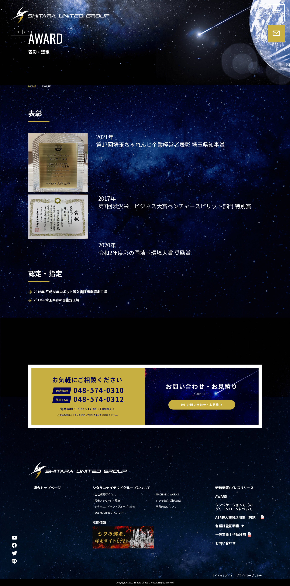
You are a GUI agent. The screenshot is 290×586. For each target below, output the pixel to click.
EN (16, 32)
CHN (28, 32)
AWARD (221, 496)
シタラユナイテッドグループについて (121, 487)
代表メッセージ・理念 (107, 500)
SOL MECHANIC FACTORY (109, 512)
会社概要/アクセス (105, 494)
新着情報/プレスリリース (234, 487)
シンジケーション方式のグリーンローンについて (234, 506)
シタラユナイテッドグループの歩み (115, 506)
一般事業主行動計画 (230, 534)
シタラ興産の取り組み (169, 500)
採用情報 (99, 522)
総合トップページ (47, 487)
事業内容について (166, 506)
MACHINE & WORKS (167, 494)
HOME (32, 86)
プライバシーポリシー (249, 575)
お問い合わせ (225, 542)
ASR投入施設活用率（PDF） (237, 517)
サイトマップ (219, 575)
